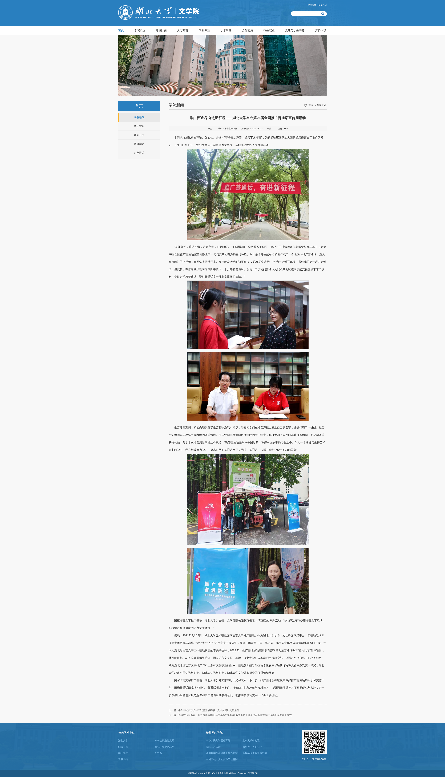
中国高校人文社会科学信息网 (222, 759)
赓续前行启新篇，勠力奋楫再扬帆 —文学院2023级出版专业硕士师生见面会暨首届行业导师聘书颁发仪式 (235, 715)
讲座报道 (139, 152)
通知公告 (139, 134)
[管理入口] (252, 773)
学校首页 (312, 5)
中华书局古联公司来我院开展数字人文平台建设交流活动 (208, 710)
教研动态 (139, 143)
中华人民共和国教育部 (218, 740)
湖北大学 (123, 740)
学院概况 (139, 30)
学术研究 (226, 30)
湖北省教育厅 (213, 746)
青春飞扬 (123, 759)
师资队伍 (161, 30)
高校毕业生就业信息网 (254, 753)
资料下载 (320, 30)
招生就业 (269, 30)
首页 (121, 30)
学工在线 (123, 753)
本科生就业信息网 (164, 740)
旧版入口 (322, 5)
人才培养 (182, 30)
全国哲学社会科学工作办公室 (222, 753)
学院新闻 (139, 117)
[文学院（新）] (158, 19)
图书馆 (158, 753)
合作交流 (247, 30)
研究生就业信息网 (164, 746)
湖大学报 (123, 746)
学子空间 (139, 126)
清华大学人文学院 (252, 746)
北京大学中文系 (251, 740)
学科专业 (204, 30)
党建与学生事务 (295, 30)
